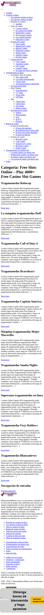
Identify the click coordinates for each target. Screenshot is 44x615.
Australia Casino (22, 64)
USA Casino (20, 62)
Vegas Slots (20, 95)
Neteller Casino (22, 55)
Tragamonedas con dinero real (17, 150)
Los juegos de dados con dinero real (24, 159)
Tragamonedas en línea (15, 73)
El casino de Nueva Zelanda (26, 70)
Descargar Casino (22, 39)
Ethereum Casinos (23, 51)
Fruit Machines (21, 90)
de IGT (18, 119)
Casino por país (17, 59)
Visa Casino (20, 44)
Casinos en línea (12, 15)
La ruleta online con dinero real (23, 152)
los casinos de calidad (24, 31)
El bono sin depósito (23, 128)
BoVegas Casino (22, 146)
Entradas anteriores (8, 491)
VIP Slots (19, 97)
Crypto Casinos (22, 28)
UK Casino (20, 66)
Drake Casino (21, 148)
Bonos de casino (12, 124)
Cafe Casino (20, 141)
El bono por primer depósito (26, 133)
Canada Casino (21, 68)
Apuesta (9, 13)
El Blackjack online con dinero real (24, 155)
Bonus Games (21, 108)
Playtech (19, 121)
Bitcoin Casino (21, 48)
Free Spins (20, 106)
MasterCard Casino (23, 46)
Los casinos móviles (23, 37)
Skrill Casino (21, 53)
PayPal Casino (21, 57)
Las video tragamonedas (25, 79)
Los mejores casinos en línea (22, 17)
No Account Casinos (24, 35)
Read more (5, 208)
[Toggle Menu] (2, 9)
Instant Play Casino (23, 33)
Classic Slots (20, 82)
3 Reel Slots (20, 101)
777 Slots (19, 93)
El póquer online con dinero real (23, 157)
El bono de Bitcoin (23, 135)
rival (17, 117)
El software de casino (19, 110)
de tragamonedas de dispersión (27, 84)
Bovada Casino (22, 139)
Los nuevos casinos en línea (21, 19)
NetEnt (18, 113)
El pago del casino (18, 42)
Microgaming (21, 115)
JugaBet (19, 24)
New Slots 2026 (22, 77)
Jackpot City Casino (23, 144)
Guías (8, 161)
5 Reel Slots (20, 104)
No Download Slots (18, 86)
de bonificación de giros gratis (27, 130)
